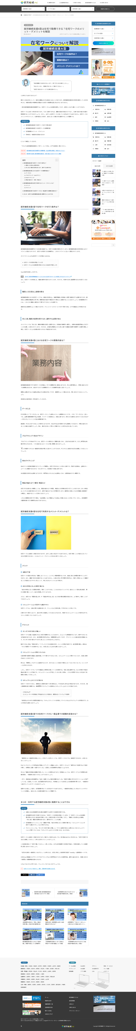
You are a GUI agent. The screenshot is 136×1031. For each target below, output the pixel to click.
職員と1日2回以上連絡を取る (32, 165)
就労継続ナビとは (91, 2)
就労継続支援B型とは (100, 133)
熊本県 (43, 984)
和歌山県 (52, 976)
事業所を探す (51, 2)
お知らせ (71, 1004)
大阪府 (37, 976)
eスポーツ (106, 971)
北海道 (30, 966)
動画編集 (71, 971)
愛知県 (37, 974)
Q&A (108, 121)
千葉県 (47, 968)
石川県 (40, 971)
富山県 (35, 971)
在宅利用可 (23, 987)
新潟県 (30, 971)
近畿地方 (23, 976)
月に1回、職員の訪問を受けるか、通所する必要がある (38, 167)
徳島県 (28, 982)
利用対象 (109, 109)
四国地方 (23, 982)
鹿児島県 (58, 984)
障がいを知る (77, 2)
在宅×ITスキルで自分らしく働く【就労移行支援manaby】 (39, 868)
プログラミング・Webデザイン (33, 175)
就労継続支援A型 (28, 25)
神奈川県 (57, 968)
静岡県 (33, 974)
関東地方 (23, 968)
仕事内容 (109, 113)
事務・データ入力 (108, 966)
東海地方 (23, 974)
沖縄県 (63, 984)
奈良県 (47, 976)
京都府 (33, 976)
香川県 (33, 982)
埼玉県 (42, 968)
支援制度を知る (65, 2)
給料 (96, 117)
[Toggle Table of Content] (56, 160)
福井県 (44, 971)
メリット (28, 185)
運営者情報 (72, 1000)
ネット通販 (106, 968)
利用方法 (97, 109)
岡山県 (37, 979)
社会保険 (109, 117)
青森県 (35, 966)
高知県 (42, 982)
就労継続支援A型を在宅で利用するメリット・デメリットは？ (39, 183)
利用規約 (61, 1020)
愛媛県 (37, 982)
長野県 (54, 971)
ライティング (72, 968)
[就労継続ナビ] (29, 2)
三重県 (42, 974)
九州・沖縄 (23, 984)
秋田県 (49, 966)
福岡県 (29, 984)
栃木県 (33, 968)
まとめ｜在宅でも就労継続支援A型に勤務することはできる (38, 194)
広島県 (42, 979)
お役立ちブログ (49, 1014)
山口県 (47, 979)
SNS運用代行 (95, 968)
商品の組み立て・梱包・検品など (33, 180)
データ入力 (28, 173)
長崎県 (38, 984)
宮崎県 (53, 984)
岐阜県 (28, 974)
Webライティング (30, 177)
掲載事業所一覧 (49, 1004)
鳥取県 (28, 979)
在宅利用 (109, 144)
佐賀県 (34, 984)
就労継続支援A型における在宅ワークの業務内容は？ (37, 171)
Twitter (21, 1026)
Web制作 (83, 966)
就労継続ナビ (102, 1026)
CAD (93, 971)
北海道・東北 (24, 966)
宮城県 (44, 966)
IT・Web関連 (72, 966)
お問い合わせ (104, 2)
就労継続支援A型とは (100, 105)
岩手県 (40, 966)
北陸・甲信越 (24, 971)
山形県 (54, 966)
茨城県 (28, 968)
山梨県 (49, 971)
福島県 (58, 966)
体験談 (96, 121)
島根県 (33, 979)
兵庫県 (42, 976)
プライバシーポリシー (74, 1010)
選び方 (96, 113)
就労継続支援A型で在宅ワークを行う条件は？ (35, 163)
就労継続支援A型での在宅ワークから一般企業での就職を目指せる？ (40, 191)
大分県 (48, 984)
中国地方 (23, 979)
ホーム (46, 997)
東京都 (52, 968)
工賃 (96, 144)
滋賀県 (28, 976)
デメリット (28, 187)
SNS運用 (83, 968)
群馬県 (37, 968)
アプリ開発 (83, 971)
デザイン (94, 966)
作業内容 (109, 141)
